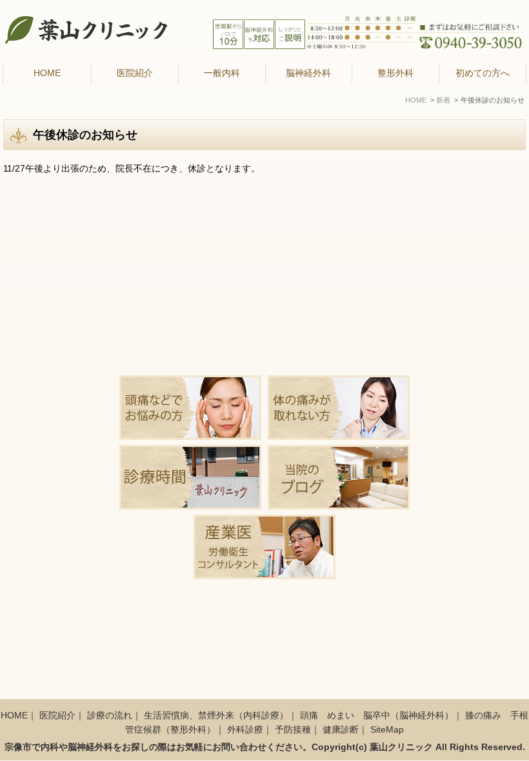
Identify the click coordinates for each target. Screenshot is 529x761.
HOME (47, 73)
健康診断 (341, 730)
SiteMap (387, 730)
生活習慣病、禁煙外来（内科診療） (216, 715)
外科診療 (245, 730)
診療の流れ (109, 715)
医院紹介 (57, 715)
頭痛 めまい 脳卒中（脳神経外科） (377, 715)
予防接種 (293, 730)
